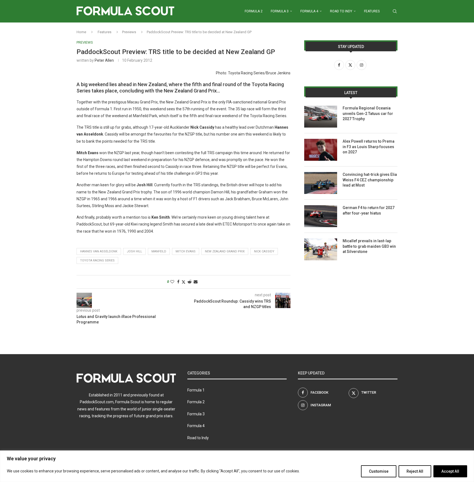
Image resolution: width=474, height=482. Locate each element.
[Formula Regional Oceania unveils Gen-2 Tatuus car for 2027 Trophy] (320, 117)
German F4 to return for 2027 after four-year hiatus (368, 210)
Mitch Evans (186, 251)
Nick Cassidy (264, 251)
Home (81, 32)
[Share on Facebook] (178, 282)
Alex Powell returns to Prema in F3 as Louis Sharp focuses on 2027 (368, 146)
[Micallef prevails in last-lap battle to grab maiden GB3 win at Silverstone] (320, 249)
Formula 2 (254, 11)
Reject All (415, 471)
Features (372, 11)
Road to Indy (341, 11)
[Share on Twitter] (183, 282)
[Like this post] (172, 282)
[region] (237, 466)
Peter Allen (104, 60)
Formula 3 (280, 11)
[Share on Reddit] (189, 282)
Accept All (450, 471)
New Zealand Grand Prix (225, 251)
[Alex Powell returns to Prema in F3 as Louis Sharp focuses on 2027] (320, 150)
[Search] (394, 11)
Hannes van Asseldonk (98, 251)
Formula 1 (196, 390)
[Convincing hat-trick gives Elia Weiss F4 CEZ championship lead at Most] (320, 183)
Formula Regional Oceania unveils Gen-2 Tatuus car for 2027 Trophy (368, 113)
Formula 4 (309, 11)
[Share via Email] (196, 282)
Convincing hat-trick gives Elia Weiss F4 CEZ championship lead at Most (370, 179)
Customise (378, 471)
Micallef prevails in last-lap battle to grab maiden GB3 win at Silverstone (369, 246)
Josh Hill (134, 251)
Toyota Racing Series (97, 260)
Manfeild (158, 251)
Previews (129, 32)
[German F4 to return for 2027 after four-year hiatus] (320, 216)
